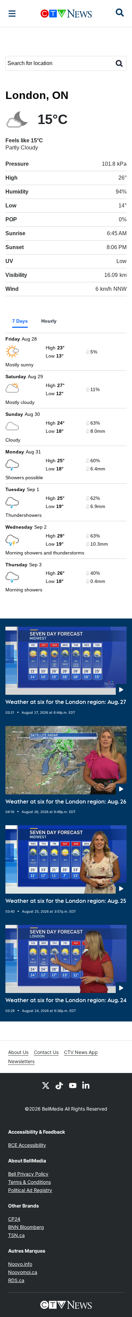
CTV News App (81, 1052)
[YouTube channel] (73, 1085)
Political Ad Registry (30, 1190)
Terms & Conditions (29, 1182)
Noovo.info (20, 1264)
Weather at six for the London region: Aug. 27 (65, 702)
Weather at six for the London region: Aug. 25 (65, 901)
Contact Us (46, 1052)
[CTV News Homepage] (66, 13)
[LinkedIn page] (86, 1085)
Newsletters (21, 1061)
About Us (18, 1052)
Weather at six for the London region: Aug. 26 (65, 801)
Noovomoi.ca (22, 1272)
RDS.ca (16, 1280)
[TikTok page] (59, 1085)
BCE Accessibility (27, 1145)
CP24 (14, 1219)
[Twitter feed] (46, 1085)
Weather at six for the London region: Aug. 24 (65, 1000)
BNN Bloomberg (26, 1227)
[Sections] (12, 13)
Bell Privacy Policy (28, 1174)
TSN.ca (16, 1235)
